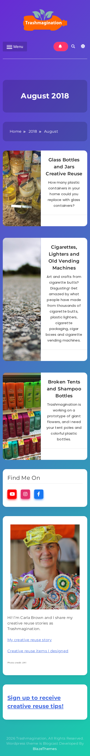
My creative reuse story (29, 640)
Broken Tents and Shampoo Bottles (64, 388)
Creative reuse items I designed (37, 651)
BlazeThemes (45, 749)
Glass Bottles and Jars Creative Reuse (64, 166)
